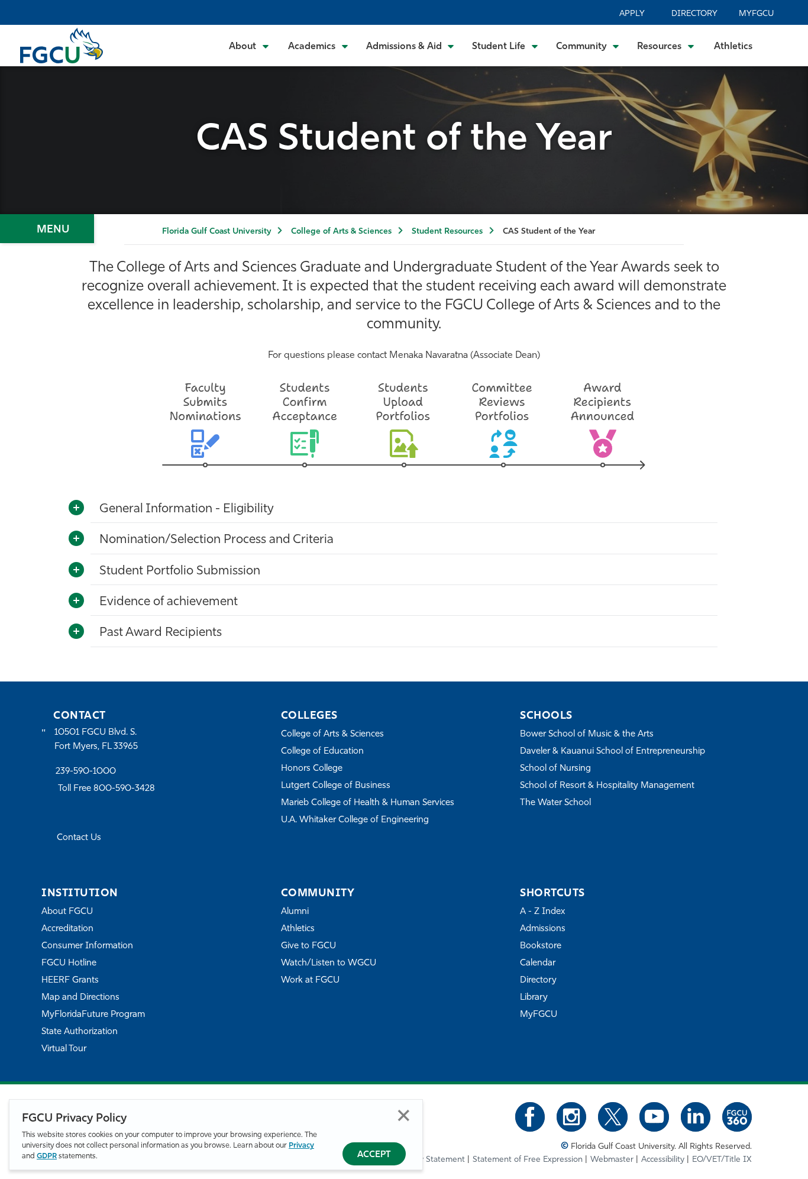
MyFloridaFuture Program (93, 1014)
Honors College (311, 768)
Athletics (733, 46)
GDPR (47, 1156)
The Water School (555, 803)
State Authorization (79, 1032)
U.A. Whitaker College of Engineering (355, 820)
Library (534, 997)
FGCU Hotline (68, 963)
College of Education (322, 751)
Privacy (301, 1145)
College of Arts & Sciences (341, 231)
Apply (632, 13)
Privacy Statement (431, 1159)
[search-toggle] (782, 45)
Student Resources (447, 231)
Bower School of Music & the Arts (587, 734)
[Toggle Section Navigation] (47, 228)
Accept (374, 1155)
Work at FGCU (310, 980)
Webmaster (612, 1159)
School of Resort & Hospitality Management (607, 785)
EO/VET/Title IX (722, 1159)
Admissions (542, 929)
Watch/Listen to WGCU (328, 963)
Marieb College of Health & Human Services (367, 803)
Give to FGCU (308, 946)
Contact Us (79, 838)
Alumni (295, 911)
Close (403, 1115)
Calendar (537, 963)
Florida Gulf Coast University (216, 231)
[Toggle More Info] (76, 508)
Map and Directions (80, 997)
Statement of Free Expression (528, 1159)
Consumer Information (87, 946)
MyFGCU (756, 13)
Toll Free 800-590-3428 (106, 788)
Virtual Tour (63, 1049)
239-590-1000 (86, 771)
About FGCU (67, 911)
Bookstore (540, 946)
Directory (694, 13)
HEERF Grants (70, 980)
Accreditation (67, 929)
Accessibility (662, 1159)
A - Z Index (542, 911)
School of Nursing (555, 768)
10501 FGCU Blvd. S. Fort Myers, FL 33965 (96, 739)
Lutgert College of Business (335, 785)
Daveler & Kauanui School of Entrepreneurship (612, 751)
